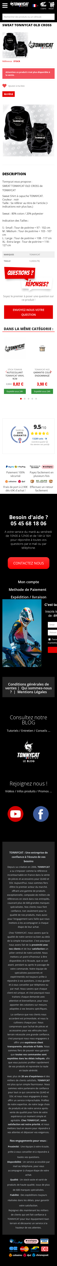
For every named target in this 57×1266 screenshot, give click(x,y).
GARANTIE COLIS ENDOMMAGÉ (42, 374)
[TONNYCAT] (41, 45)
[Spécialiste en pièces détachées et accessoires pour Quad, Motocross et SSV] (19, 6)
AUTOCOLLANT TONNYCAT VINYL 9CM (15, 375)
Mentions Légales (32, 691)
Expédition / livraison (28, 597)
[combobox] (28, 17)
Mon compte (28, 581)
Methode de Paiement (27, 589)
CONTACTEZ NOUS (28, 563)
